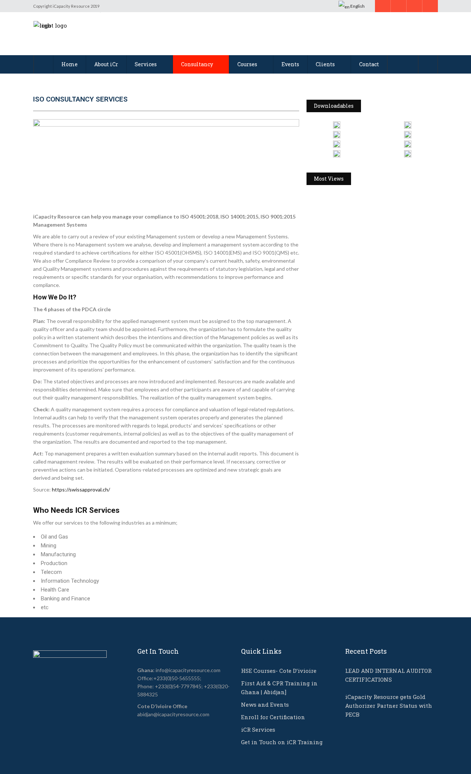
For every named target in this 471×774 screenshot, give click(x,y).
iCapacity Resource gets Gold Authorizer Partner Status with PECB (388, 705)
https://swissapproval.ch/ (81, 489)
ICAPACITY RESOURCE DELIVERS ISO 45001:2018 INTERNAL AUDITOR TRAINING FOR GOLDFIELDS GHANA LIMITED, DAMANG (371, 289)
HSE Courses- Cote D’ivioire (278, 670)
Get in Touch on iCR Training (282, 742)
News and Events (265, 704)
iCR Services (258, 729)
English (357, 6)
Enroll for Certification (273, 717)
